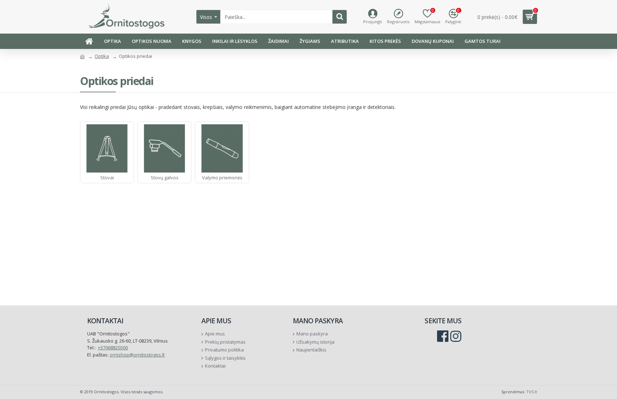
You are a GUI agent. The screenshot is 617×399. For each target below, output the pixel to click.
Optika (102, 56)
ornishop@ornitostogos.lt (137, 354)
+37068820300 (113, 347)
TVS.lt (531, 391)
